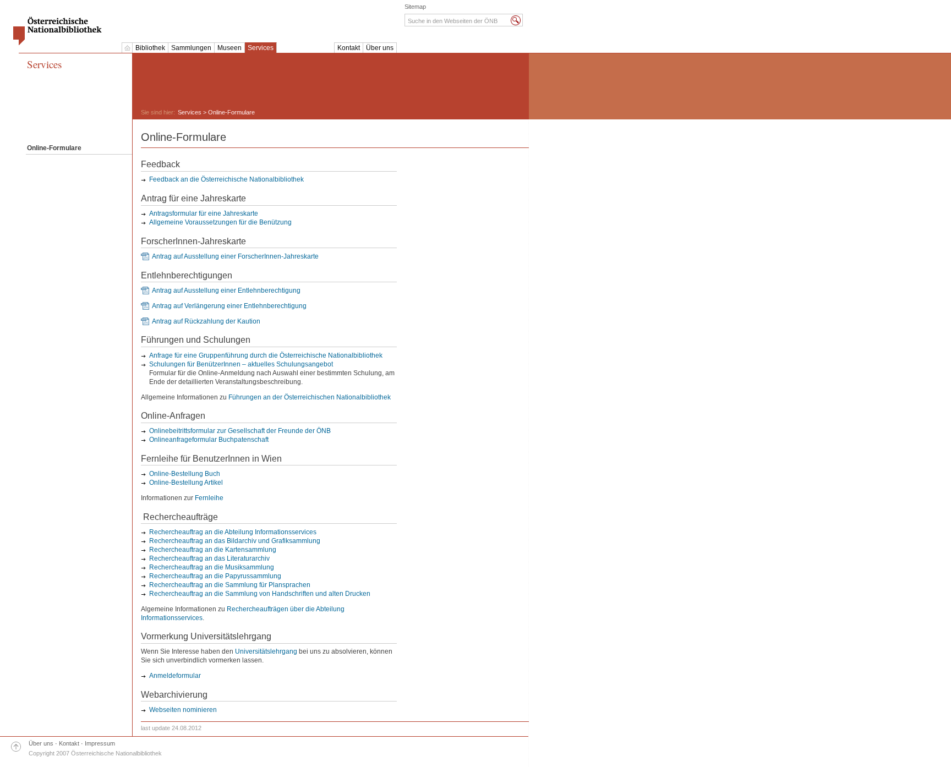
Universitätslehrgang (266, 651)
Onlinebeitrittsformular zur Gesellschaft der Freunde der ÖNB (240, 431)
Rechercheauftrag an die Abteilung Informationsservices (232, 532)
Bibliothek (150, 48)
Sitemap (415, 6)
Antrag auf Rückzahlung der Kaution (206, 321)
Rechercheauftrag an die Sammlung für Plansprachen (229, 585)
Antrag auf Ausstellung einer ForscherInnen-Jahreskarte (235, 256)
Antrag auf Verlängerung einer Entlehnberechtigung (229, 306)
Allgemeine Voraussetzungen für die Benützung (220, 222)
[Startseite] (127, 48)
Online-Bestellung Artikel (186, 482)
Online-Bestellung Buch (184, 474)
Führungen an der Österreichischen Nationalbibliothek (309, 397)
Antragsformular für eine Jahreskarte (203, 213)
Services (261, 48)
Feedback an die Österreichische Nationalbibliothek (226, 179)
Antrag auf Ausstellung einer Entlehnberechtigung (226, 290)
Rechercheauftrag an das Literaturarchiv (209, 558)
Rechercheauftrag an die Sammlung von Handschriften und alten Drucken (259, 594)
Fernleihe (209, 498)
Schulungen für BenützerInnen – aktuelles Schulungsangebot (241, 364)
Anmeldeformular (175, 676)
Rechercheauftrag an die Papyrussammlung (215, 576)
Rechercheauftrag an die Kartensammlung (212, 550)
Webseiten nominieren (183, 710)
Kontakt (348, 48)
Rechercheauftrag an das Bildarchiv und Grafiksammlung (234, 541)
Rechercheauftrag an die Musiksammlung (211, 567)
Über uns (379, 48)
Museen (229, 48)
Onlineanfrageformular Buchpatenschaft (209, 439)
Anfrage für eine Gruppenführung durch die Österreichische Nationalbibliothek (265, 355)
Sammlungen (191, 48)
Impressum (100, 743)
